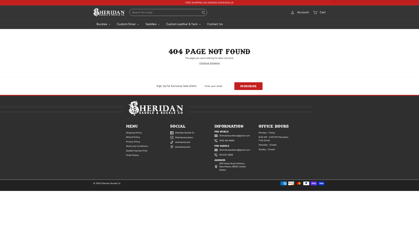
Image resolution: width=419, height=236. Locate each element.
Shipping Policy (134, 132)
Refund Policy (133, 137)
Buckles (102, 24)
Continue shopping (209, 63)
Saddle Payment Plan (136, 150)
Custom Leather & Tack (182, 24)
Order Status (132, 155)
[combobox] (168, 12)
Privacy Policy (133, 141)
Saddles (151, 24)
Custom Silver (127, 24)
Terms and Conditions (137, 146)
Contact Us (215, 24)
